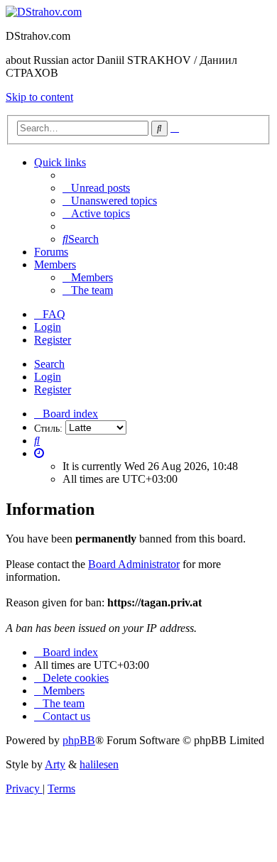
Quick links (60, 162)
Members (55, 264)
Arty (55, 764)
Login (47, 377)
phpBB (79, 740)
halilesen (99, 764)
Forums (51, 252)
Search (49, 364)
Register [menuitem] (52, 340)
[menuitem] (96, 188)
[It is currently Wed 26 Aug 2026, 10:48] (39, 453)
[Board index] (44, 12)
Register (52, 389)
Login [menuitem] (47, 327)
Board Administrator (134, 564)
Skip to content (39, 97)
